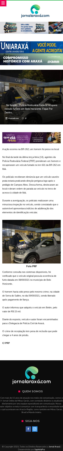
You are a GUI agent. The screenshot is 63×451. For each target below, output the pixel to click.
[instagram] (34, 429)
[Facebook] (28, 429)
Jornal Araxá (54, 446)
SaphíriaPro (40, 449)
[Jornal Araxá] (35, 3)
